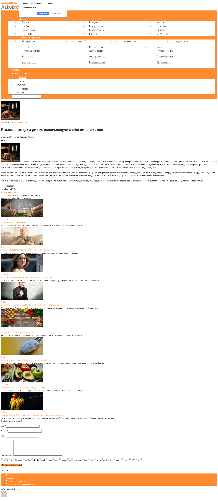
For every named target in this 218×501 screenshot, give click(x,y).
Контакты (10, 478)
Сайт (3, 436)
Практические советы (165, 56)
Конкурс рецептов (29, 62)
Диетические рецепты (31, 50)
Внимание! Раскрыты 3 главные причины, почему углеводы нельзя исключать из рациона (32, 415)
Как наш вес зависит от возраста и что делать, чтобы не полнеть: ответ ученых (28, 249)
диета (8, 192)
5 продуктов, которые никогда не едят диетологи (18, 332)
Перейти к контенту (9, 2)
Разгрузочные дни (164, 62)
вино (3, 192)
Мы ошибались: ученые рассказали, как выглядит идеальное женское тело (27, 277)
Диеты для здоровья (97, 56)
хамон (14, 192)
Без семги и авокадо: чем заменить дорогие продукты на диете (23, 387)
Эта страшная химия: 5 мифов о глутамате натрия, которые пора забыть (26, 360)
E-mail (4, 431)
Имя (3, 426)
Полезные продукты (165, 50)
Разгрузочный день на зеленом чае (13, 222)
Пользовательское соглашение (19, 481)
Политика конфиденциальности (20, 484)
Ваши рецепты (28, 56)
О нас (8, 475)
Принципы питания (97, 62)
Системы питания (96, 50)
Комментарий (7, 455)
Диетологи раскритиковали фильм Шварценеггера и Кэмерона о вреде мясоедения (30, 305)
